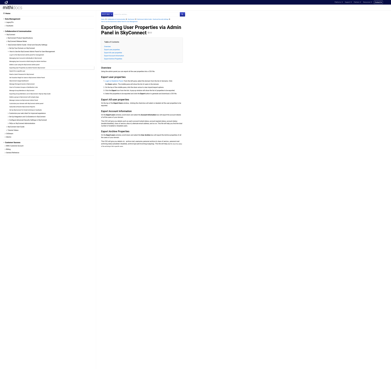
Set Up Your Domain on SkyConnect (22, 48)
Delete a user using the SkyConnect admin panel (24, 64)
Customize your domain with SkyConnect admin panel (26, 103)
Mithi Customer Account (14, 146)
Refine (106, 14)
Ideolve (8, 137)
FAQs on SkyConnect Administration (22, 123)
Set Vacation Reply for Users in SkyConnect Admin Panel (27, 77)
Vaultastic (9, 26)
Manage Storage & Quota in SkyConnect (22, 84)
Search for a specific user (17, 71)
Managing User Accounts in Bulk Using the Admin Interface (27, 61)
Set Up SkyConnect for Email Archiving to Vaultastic (25, 110)
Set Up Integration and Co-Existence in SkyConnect (27, 117)
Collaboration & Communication (18, 31)
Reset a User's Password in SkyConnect (21, 74)
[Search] (182, 14)
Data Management (12, 19)
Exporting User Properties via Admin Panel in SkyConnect (27, 68)
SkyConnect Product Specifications (20, 38)
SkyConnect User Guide (16, 127)
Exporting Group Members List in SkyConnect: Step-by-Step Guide (30, 94)
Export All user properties (113, 53)
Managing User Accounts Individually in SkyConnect (25, 58)
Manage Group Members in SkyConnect (21, 90)
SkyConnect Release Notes (17, 41)
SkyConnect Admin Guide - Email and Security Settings (27, 45)
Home (7, 13)
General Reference (12, 153)
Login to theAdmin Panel (114, 81)
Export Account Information (114, 56)
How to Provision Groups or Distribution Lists (23, 87)
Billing (8, 149)
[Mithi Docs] (6, 2)
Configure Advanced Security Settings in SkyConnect (28, 120)
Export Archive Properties (113, 59)
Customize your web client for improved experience (27, 113)
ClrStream (9, 134)
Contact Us (378, 2)
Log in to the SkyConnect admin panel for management (26, 55)
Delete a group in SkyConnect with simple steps (24, 97)
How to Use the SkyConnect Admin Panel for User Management (32, 51)
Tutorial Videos (13, 130)
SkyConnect (11, 35)
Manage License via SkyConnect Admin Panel (23, 100)
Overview (107, 47)
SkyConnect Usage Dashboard (19, 81)
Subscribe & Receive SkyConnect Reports (22, 107)
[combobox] (146, 14)
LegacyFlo (10, 22)
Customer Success (12, 142)
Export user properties (112, 50)
